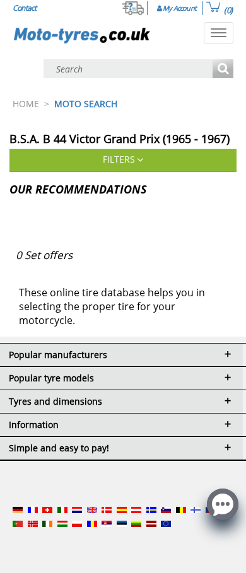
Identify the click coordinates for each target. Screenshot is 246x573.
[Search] (223, 69)
